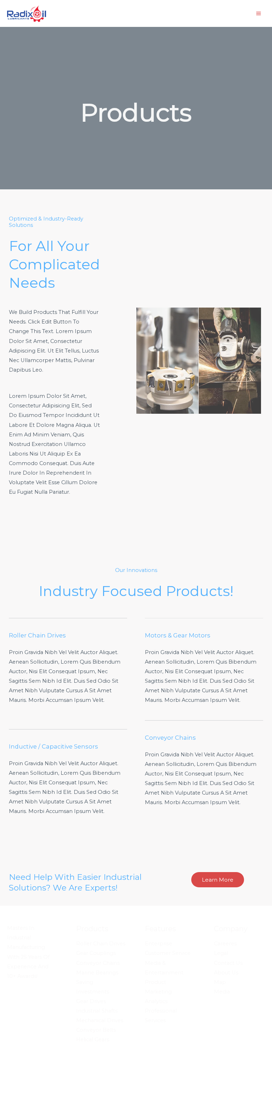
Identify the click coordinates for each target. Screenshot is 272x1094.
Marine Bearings (97, 972)
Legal (221, 953)
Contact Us (228, 963)
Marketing (158, 992)
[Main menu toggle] (258, 13)
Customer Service (168, 953)
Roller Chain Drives (100, 943)
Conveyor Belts (96, 1030)
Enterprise (158, 943)
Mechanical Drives (99, 1020)
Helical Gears (92, 1039)
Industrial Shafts (97, 1011)
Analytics (156, 1001)
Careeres (225, 943)
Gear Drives (91, 1001)
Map (220, 982)
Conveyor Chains (98, 963)
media (222, 992)
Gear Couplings (96, 953)
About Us (226, 972)
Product (155, 982)
